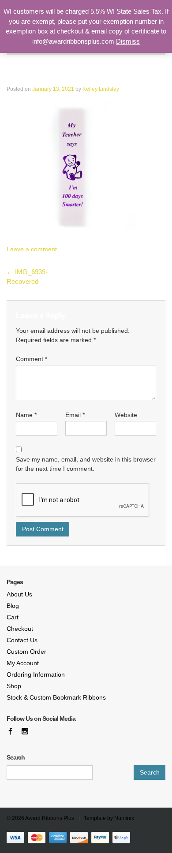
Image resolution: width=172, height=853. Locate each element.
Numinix (124, 818)
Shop (14, 685)
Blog (13, 605)
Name (26, 414)
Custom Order (26, 651)
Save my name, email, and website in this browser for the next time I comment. (86, 464)
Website (126, 414)
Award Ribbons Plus (49, 818)
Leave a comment (32, 249)
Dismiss (128, 41)
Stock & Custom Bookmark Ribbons (56, 697)
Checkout (20, 628)
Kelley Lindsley (100, 89)
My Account (23, 663)
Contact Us (22, 640)
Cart (13, 617)
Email (75, 414)
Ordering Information (36, 674)
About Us (19, 594)
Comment (31, 358)
